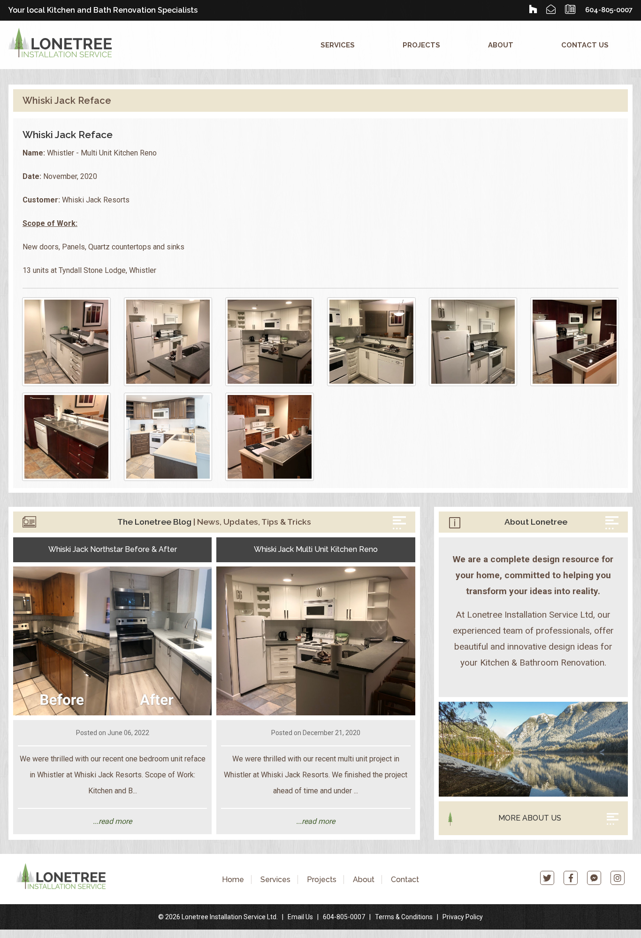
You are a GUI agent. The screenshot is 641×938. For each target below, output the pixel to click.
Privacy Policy (463, 917)
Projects (421, 45)
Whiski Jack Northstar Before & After (112, 549)
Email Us (300, 917)
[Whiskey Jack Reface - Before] (574, 342)
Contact (405, 879)
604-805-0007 (344, 917)
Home (233, 879)
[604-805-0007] (570, 9)
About (500, 45)
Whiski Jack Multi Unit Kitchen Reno (316, 549)
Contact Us (585, 45)
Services (337, 45)
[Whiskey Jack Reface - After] (66, 342)
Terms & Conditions (404, 917)
